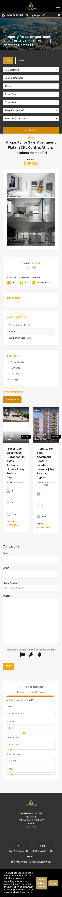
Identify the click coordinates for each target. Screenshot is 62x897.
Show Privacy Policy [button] (41, 883)
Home (31, 137)
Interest (11, 721)
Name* (6, 553)
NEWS (31, 823)
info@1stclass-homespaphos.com (31, 861)
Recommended (12, 399)
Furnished (15, 368)
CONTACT (31, 826)
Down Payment (14, 754)
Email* (6, 568)
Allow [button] (53, 883)
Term (9, 706)
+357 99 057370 (15, 15)
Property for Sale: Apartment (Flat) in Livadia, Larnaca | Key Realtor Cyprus (45, 463)
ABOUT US (31, 816)
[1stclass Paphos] (31, 9)
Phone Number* (11, 583)
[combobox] (31, 69)
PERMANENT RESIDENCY (31, 820)
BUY (8, 60)
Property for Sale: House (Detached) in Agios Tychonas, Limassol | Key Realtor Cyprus (15, 463)
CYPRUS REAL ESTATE (31, 813)
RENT (21, 60)
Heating (15, 374)
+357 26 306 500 (19, 851)
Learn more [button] (26, 892)
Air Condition (17, 362)
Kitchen (14, 379)
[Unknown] (6, 588)
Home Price (12, 737)
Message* (8, 596)
